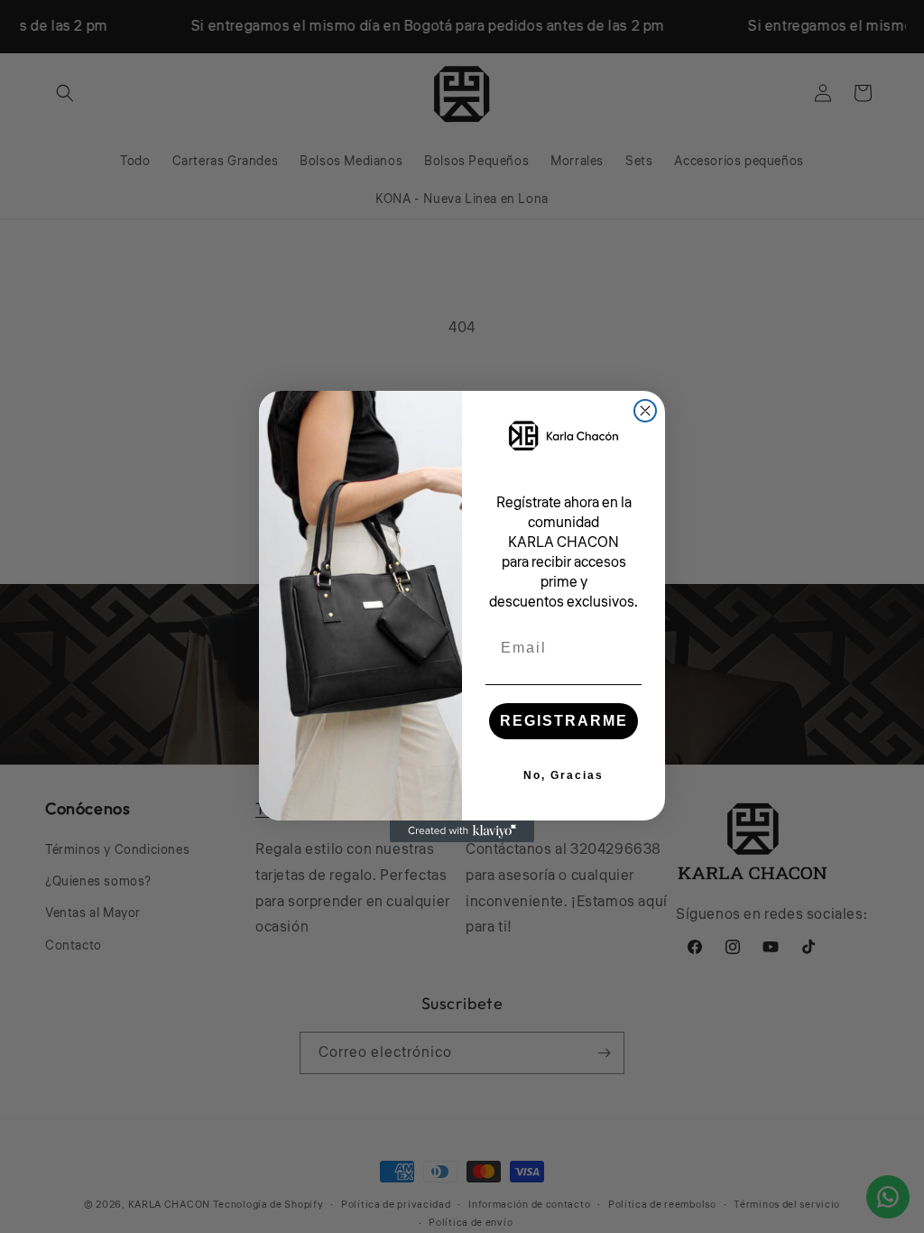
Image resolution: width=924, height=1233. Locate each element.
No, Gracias (563, 775)
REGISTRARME (564, 720)
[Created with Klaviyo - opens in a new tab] (462, 831)
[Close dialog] (645, 411)
